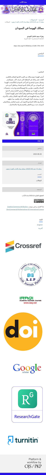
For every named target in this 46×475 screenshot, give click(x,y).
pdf (39, 141)
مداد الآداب (23, 2)
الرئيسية (41, 20)
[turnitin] (23, 450)
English (40, 225)
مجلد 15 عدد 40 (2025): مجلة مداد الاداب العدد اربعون (28, 22)
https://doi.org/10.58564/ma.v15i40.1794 (27, 46)
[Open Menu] (2, 8)
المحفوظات (33, 20)
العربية (40, 228)
